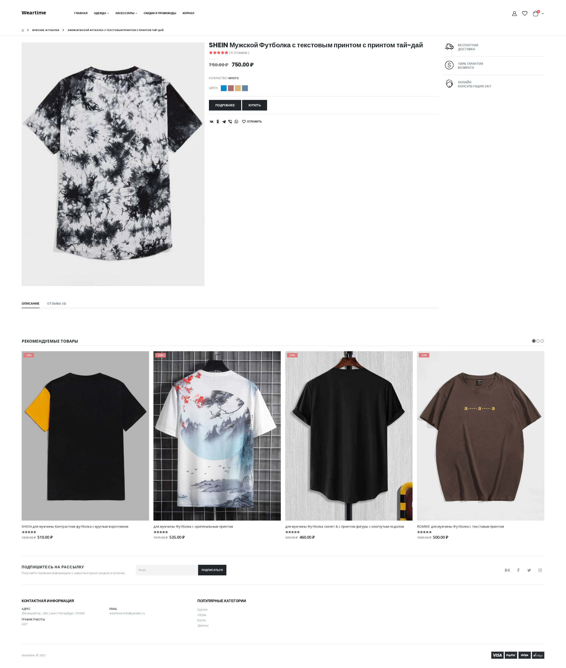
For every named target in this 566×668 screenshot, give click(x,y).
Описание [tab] (31, 303)
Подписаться (212, 570)
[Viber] (230, 121)
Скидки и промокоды (160, 13)
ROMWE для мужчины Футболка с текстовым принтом (460, 526)
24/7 (24, 624)
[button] (538, 14)
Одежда (100, 13)
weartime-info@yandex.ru (127, 613)
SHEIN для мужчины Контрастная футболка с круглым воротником (75, 526)
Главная (81, 13)
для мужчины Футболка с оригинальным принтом (193, 526)
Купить (255, 105)
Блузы (201, 620)
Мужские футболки (45, 30)
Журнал (188, 13)
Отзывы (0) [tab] (56, 303)
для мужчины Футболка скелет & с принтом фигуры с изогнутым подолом (344, 526)
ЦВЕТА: (213, 88)
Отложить (254, 121)
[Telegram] (224, 121)
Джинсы (202, 625)
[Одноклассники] (217, 121)
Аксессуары (124, 13)
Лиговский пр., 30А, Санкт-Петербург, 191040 (53, 613)
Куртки (202, 609)
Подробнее (225, 105)
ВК (507, 570)
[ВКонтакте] (211, 121)
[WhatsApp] (236, 121)
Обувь (202, 615)
